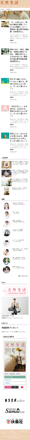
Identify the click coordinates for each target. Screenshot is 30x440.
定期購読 (7, 383)
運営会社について (5, 433)
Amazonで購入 (9, 377)
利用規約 (14, 433)
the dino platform (17, 438)
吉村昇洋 (7, 15)
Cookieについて (16, 434)
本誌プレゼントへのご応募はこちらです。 (14, 331)
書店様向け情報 (23, 431)
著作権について (13, 431)
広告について (4, 431)
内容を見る (8, 380)
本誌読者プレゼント (10, 328)
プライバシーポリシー (23, 433)
